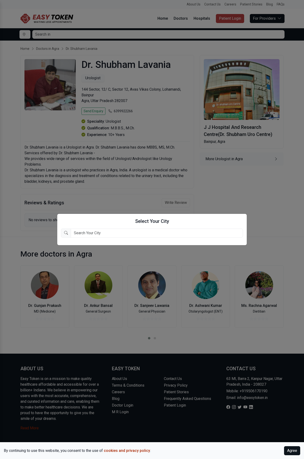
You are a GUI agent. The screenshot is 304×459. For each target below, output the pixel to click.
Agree (292, 450)
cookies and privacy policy (127, 450)
